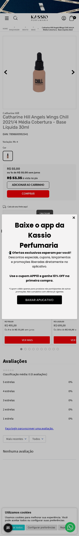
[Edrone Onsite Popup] (39, 268)
